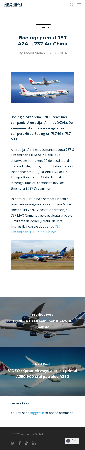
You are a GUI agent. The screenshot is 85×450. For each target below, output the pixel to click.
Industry (43, 27)
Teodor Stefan (34, 53)
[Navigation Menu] (79, 5)
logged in (37, 413)
